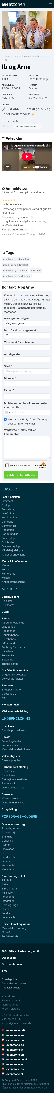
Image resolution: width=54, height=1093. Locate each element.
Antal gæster (12, 354)
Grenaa (33, 88)
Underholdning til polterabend (17, 276)
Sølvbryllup (8, 538)
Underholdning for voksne (15, 270)
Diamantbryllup (11, 546)
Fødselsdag (9, 509)
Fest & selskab (11, 496)
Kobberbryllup (10, 533)
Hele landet (8, 97)
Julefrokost (8, 513)
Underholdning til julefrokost (16, 259)
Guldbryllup (8, 542)
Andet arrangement (13, 554)
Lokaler (9, 489)
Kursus (6, 569)
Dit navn (10, 378)
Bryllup (6, 505)
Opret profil (9, 957)
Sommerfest (9, 525)
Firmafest (7, 501)
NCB (44, 1087)
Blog (4, 970)
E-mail (9, 390)
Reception (8, 529)
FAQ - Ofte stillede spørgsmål (20, 951)
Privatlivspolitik (11, 987)
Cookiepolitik (9, 979)
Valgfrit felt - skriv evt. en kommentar (20, 432)
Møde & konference (14, 561)
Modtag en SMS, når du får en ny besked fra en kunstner (27, 421)
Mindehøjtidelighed (13, 550)
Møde (5, 565)
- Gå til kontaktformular (15, 1015)
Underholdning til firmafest (15, 265)
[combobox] (27, 371)
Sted (8, 366)
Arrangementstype (16, 318)
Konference (8, 573)
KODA (34, 1087)
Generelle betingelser (14, 983)
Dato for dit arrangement (21, 330)
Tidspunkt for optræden (19, 342)
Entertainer (36, 270)
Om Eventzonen (12, 964)
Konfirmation (9, 517)
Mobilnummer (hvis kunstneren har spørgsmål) (26, 405)
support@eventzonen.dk (16, 1023)
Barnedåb (7, 521)
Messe (6, 577)
